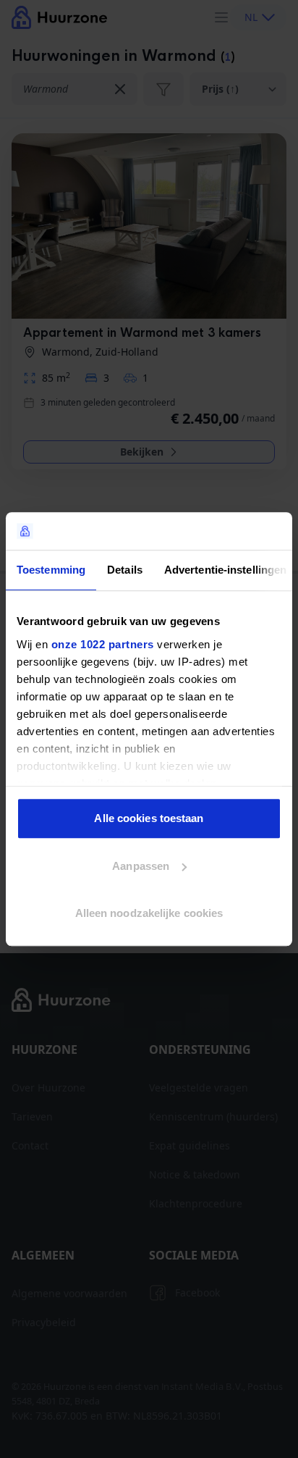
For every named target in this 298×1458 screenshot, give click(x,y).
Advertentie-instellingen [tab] (225, 569)
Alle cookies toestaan (148, 818)
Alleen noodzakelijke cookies (149, 913)
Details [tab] (124, 569)
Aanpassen (140, 866)
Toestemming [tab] (51, 569)
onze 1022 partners (102, 644)
